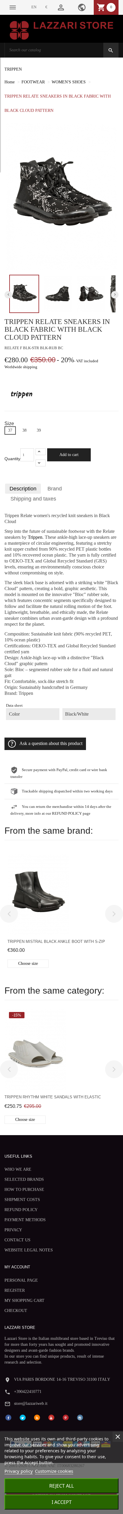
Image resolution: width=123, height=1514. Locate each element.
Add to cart (69, 454)
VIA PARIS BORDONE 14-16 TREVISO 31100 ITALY (62, 1379)
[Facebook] (8, 1417)
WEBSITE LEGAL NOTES (28, 1250)
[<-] (9, 914)
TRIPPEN (13, 69)
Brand (54, 489)
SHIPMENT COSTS (22, 1199)
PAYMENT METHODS (25, 1220)
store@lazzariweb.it (30, 1403)
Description (23, 489)
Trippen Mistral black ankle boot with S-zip (56, 941)
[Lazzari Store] (61, 30)
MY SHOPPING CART (24, 1300)
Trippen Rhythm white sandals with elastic (52, 1097)
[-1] (41, 463)
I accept (62, 1502)
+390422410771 (27, 1391)
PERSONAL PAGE (21, 1280)
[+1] (41, 451)
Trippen (35, 537)
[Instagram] (80, 1417)
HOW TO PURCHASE (24, 1189)
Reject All (61, 1486)
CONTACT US (17, 1240)
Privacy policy (18, 1471)
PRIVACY (13, 1230)
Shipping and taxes (33, 499)
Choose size (28, 963)
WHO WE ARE (17, 1169)
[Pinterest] (66, 1417)
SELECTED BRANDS (24, 1179)
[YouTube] (51, 1417)
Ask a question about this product (50, 743)
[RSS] (37, 1417)
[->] (114, 914)
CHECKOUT (15, 1310)
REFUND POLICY (21, 1210)
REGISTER (14, 1290)
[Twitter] (23, 1417)
